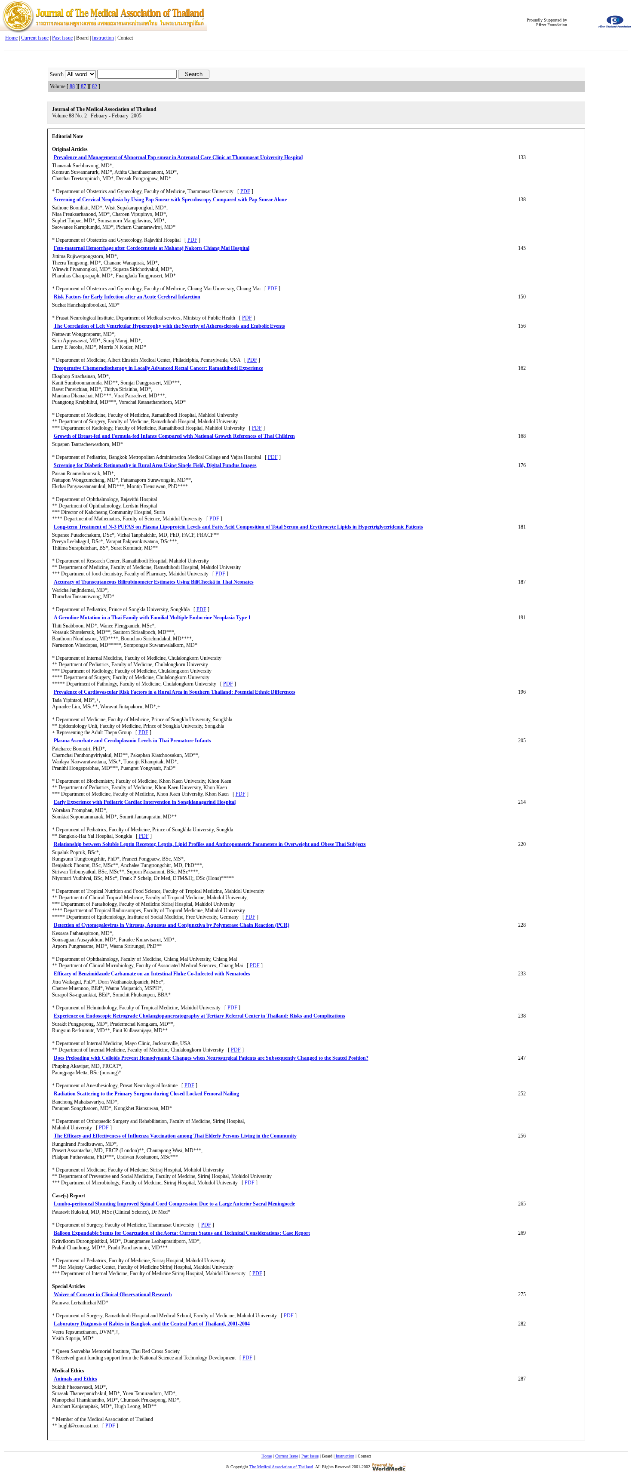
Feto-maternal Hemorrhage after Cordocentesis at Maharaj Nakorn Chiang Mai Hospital (151, 248)
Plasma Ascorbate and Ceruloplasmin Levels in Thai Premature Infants (132, 741)
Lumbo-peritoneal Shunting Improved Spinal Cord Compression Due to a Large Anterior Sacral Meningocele (174, 1204)
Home (11, 38)
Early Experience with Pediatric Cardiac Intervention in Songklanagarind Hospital (145, 802)
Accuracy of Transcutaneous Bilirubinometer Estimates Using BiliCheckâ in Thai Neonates (154, 582)
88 (72, 86)
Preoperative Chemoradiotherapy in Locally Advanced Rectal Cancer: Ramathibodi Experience (158, 368)
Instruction (103, 38)
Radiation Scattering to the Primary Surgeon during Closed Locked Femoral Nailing (146, 1094)
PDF (245, 191)
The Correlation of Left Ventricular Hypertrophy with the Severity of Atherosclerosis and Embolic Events (169, 326)
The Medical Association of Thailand (281, 1466)
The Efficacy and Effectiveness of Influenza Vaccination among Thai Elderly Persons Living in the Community (175, 1136)
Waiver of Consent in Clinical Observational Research (113, 1295)
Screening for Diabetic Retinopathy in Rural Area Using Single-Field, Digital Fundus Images (155, 465)
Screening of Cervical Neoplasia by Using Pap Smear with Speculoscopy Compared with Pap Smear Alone (170, 200)
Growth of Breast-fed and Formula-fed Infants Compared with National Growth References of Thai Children (174, 436)
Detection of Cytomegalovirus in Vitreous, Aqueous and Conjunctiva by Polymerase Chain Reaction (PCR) (171, 925)
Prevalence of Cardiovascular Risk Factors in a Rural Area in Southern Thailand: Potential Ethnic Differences (174, 692)
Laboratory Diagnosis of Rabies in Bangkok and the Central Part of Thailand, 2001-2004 (152, 1324)
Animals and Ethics (75, 1379)
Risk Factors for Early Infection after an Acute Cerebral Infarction (127, 297)
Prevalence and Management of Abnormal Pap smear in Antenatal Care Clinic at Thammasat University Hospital (178, 157)
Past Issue (62, 38)
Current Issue (35, 38)
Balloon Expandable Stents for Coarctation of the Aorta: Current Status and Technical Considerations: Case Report (182, 1233)
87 (83, 86)
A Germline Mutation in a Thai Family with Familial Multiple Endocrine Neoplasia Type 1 (152, 618)
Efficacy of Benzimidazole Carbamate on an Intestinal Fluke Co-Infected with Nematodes (152, 974)
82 (94, 86)
